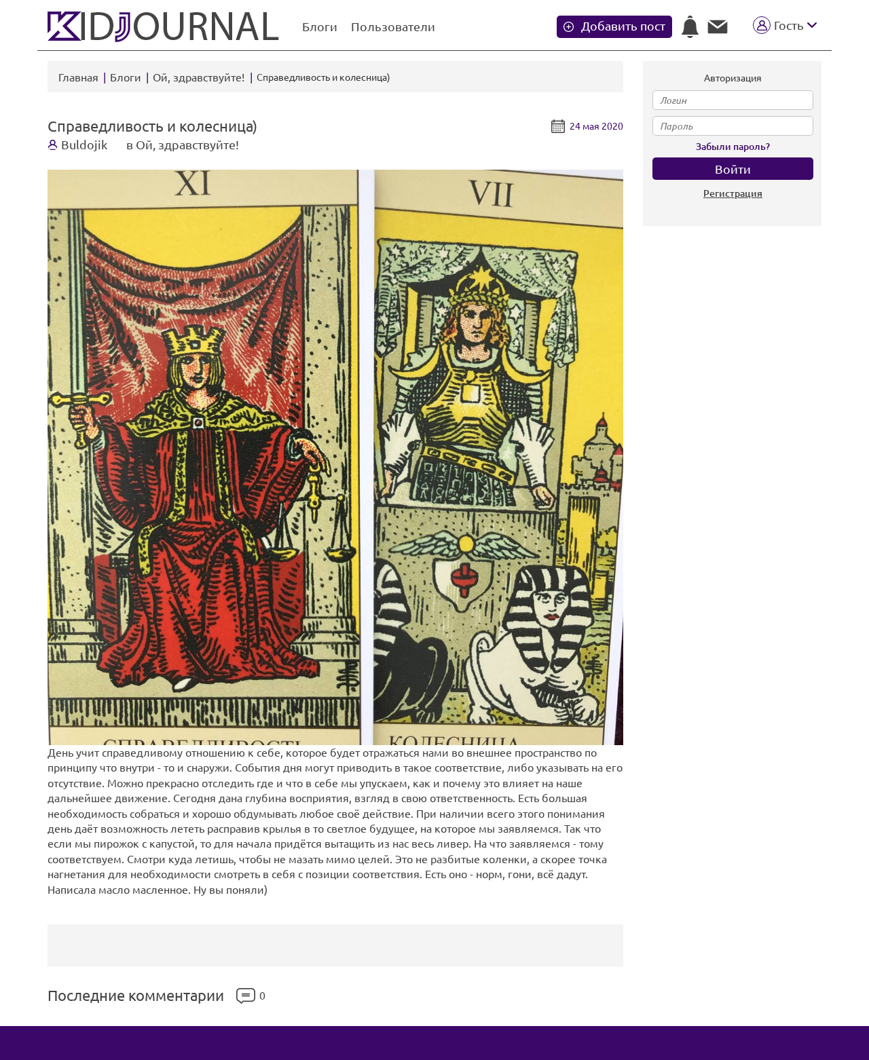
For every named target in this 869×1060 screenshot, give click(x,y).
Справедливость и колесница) (152, 126)
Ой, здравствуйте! (200, 77)
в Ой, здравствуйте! (182, 144)
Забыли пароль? (733, 146)
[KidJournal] (165, 27)
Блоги (319, 26)
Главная (78, 77)
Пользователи (393, 26)
